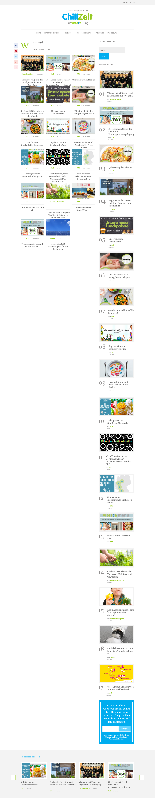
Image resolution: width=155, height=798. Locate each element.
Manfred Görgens (117, 618)
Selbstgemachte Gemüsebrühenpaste (32, 175)
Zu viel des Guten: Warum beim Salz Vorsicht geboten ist (120, 651)
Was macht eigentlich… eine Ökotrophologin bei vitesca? (120, 613)
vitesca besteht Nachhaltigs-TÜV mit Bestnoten (58, 246)
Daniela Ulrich (27, 74)
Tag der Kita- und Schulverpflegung (57, 143)
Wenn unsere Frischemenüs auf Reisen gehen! (83, 176)
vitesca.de (100, 33)
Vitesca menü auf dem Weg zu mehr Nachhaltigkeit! (120, 688)
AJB (52, 74)
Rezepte (68, 33)
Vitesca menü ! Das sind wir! (32, 208)
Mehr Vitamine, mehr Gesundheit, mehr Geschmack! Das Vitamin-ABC (58, 178)
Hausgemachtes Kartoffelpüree (83, 208)
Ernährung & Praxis (51, 33)
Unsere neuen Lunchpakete (58, 112)
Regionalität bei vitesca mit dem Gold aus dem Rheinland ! (32, 114)
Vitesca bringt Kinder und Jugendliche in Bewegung (32, 82)
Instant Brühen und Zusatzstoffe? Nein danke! (83, 145)
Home (38, 33)
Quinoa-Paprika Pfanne (83, 80)
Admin (52, 238)
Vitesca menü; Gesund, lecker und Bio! (32, 245)
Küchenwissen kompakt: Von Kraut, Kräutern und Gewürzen (58, 215)
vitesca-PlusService (85, 33)
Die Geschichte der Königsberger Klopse (84, 112)
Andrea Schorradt (56, 202)
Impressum (112, 33)
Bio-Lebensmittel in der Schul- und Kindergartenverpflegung (58, 82)
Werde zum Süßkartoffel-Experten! (32, 143)
